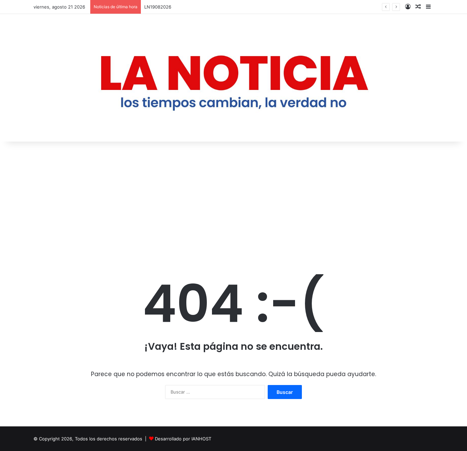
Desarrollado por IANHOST (183, 438)
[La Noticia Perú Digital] (233, 78)
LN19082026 (157, 7)
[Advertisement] (233, 200)
